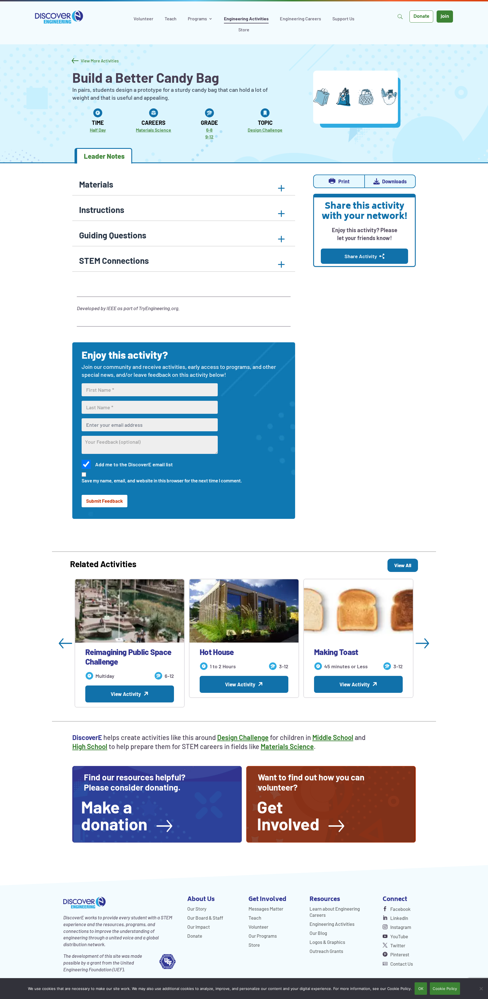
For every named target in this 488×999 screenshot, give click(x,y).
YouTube (398, 936)
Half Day (98, 129)
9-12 (209, 136)
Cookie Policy (445, 988)
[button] (183, 210)
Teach (171, 19)
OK (421, 988)
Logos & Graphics (327, 942)
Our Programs (263, 936)
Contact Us (401, 964)
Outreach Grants (326, 951)
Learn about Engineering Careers (335, 912)
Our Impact (198, 927)
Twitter (397, 945)
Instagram (400, 927)
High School (89, 746)
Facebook (400, 909)
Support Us (343, 19)
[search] (400, 16)
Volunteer (143, 19)
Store (243, 30)
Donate (421, 17)
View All (402, 565)
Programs (197, 19)
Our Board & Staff (205, 917)
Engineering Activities (246, 19)
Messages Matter (266, 908)
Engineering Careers (300, 19)
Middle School (332, 737)
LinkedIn (398, 918)
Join (445, 17)
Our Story (196, 908)
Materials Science (153, 129)
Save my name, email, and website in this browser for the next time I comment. (162, 480)
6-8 (209, 129)
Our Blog (318, 933)
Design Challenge (265, 129)
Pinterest (399, 954)
